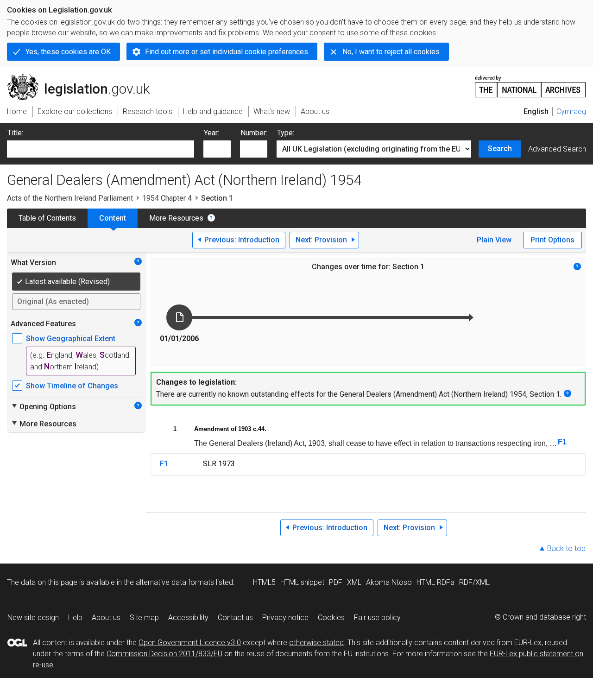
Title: (15, 132)
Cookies (331, 617)
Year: (211, 132)
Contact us (235, 617)
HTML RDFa (435, 582)
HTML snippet (302, 582)
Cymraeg (571, 111)
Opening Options (43, 406)
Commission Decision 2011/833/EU (164, 653)
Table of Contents (47, 218)
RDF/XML (474, 582)
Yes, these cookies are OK (68, 51)
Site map (144, 617)
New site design (33, 617)
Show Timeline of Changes (72, 385)
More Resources (176, 218)
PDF (335, 582)
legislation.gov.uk (83, 77)
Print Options (552, 239)
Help (75, 617)
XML (354, 582)
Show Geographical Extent (70, 338)
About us (106, 617)
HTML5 (264, 582)
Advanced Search (557, 149)
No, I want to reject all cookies (391, 51)
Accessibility (188, 617)
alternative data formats (175, 582)
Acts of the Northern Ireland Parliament (70, 198)
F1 (562, 442)
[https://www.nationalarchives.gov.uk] (530, 82)
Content (112, 218)
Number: (253, 132)
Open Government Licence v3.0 (190, 642)
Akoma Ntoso (389, 582)
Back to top (566, 548)
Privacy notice (285, 617)
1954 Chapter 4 (167, 198)
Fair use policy (377, 617)
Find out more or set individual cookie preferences (226, 51)
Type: (285, 132)
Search (500, 148)
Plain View (494, 239)
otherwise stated (316, 642)
